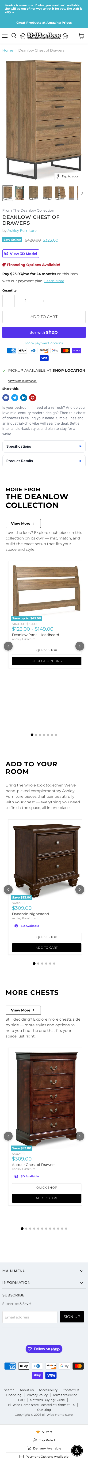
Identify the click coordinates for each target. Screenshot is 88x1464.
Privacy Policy (37, 1395)
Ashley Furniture (22, 230)
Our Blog (44, 1410)
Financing (14, 1395)
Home (7, 50)
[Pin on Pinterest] (32, 397)
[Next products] (79, 646)
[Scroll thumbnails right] (81, 193)
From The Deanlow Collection (28, 211)
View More (20, 523)
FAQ (21, 1400)
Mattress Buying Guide (47, 1400)
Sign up (72, 1316)
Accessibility (48, 1390)
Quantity (9, 290)
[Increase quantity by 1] (43, 301)
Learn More (54, 281)
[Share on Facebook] (5, 397)
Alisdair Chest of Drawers (33, 1164)
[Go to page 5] (48, 735)
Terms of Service (65, 1395)
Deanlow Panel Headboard (35, 635)
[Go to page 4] (44, 735)
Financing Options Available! (33, 264)
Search (9, 1390)
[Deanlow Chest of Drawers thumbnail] (8, 193)
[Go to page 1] (32, 735)
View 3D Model (23, 253)
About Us (27, 1390)
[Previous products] (8, 646)
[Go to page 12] (66, 1229)
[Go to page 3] (40, 735)
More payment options (44, 343)
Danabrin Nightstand (30, 914)
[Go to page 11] (62, 1229)
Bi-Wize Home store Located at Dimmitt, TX (41, 1405)
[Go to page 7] (56, 735)
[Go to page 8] (50, 1229)
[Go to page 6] (52, 735)
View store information (22, 381)
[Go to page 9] (54, 1229)
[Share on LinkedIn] (23, 397)
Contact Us (71, 1390)
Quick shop (46, 650)
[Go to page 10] (58, 1229)
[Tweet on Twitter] (14, 397)
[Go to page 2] (36, 735)
